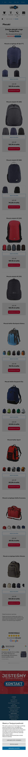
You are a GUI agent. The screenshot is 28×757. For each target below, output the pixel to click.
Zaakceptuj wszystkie (14, 748)
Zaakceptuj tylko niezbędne (14, 740)
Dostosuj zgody (14, 744)
